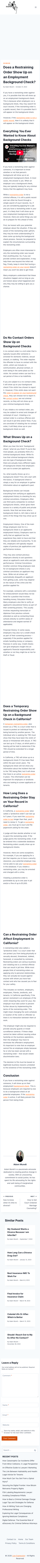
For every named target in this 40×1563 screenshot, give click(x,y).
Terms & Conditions (27, 1543)
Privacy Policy (11, 1543)
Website (6, 1425)
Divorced (6, 63)
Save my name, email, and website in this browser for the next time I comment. (19, 1432)
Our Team (29, 1539)
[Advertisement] (20, 36)
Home (20, 1539)
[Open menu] (36, 7)
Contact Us (11, 1539)
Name (6, 1405)
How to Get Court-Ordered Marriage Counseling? (30, 1202)
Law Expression (18, 1556)
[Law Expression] (12, 7)
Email (5, 1415)
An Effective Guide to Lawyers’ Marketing (19, 1468)
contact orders (12, 398)
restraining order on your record (16, 267)
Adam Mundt (9, 87)
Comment (7, 1376)
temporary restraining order (16, 724)
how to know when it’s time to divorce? (10, 1201)
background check (21, 1086)
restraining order (16, 195)
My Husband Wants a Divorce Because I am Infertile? (18, 1232)
